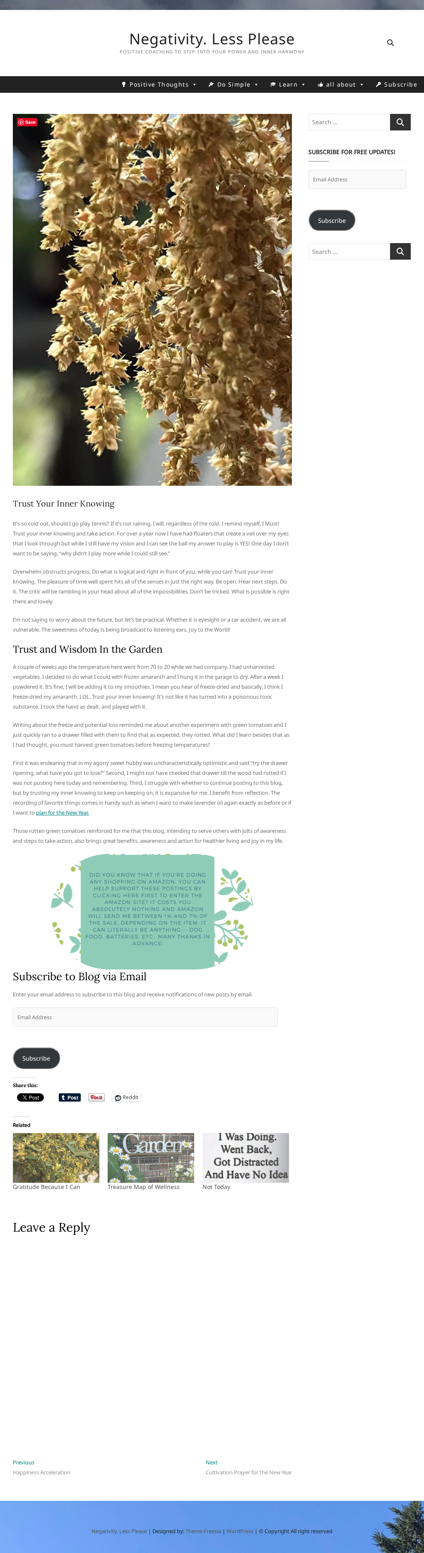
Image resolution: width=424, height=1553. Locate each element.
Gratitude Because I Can (46, 1187)
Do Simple (234, 84)
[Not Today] (245, 1157)
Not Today (216, 1187)
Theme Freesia (203, 1531)
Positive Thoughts (159, 84)
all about (341, 84)
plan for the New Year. (62, 812)
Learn (288, 84)
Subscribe (400, 84)
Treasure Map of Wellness (144, 1187)
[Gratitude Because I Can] (56, 1157)
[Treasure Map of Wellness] (151, 1157)
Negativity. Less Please (212, 39)
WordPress (239, 1531)
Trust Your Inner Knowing (63, 503)
